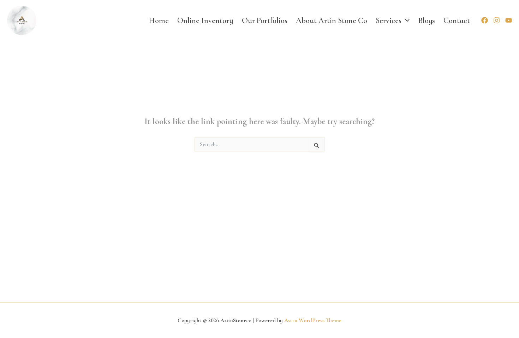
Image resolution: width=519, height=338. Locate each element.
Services (388, 20)
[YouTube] (508, 20)
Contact (456, 20)
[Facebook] (484, 20)
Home (159, 20)
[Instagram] (496, 20)
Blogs (426, 20)
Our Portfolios (264, 20)
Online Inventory (205, 20)
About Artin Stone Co (331, 20)
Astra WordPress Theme (312, 320)
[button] (405, 20)
